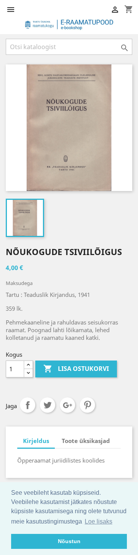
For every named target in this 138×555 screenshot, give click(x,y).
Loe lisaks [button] (98, 521)
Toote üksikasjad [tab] (86, 441)
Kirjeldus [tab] (36, 441)
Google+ (67, 405)
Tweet (47, 405)
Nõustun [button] (69, 541)
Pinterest (87, 405)
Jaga (27, 405)
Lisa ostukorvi (76, 368)
